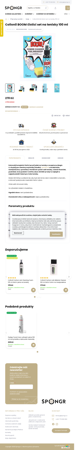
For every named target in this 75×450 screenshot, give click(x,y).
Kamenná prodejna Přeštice (14, 430)
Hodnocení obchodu (11, 427)
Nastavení (18, 233)
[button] (34, 297)
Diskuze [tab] (60, 158)
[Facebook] (53, 423)
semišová (45, 167)
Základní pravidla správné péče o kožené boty (37, 416)
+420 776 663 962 (61, 419)
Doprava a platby (10, 415)
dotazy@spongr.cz (61, 416)
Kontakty (8, 432)
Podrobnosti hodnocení (35, 29)
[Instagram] (57, 423)
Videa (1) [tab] (31, 158)
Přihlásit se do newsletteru (20, 399)
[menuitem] (14, 14)
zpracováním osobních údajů (18, 393)
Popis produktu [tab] (15, 158)
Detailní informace (11, 111)
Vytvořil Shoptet (60, 446)
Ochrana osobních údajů (13, 424)
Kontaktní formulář (61, 430)
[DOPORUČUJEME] (21, 324)
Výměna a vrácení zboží (13, 418)
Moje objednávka (10, 438)
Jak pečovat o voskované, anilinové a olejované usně (37, 421)
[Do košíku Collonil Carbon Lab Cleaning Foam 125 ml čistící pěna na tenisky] (33, 290)
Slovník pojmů (9, 435)
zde (19, 229)
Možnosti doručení (36, 107)
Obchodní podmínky (11, 421)
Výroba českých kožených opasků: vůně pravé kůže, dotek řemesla (37, 426)
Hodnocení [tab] (46, 158)
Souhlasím (56, 234)
